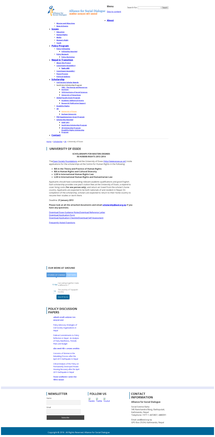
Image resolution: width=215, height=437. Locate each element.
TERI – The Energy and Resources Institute (74, 88)
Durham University (68, 114)
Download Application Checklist (63, 218)
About (110, 20)
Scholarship (58, 79)
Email (49, 407)
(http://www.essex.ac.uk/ (114, 161)
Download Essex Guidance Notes (64, 212)
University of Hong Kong (71, 95)
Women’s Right (62, 40)
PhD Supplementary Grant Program (70, 117)
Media (58, 37)
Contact (56, 135)
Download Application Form (62, 215)
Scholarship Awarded (64, 120)
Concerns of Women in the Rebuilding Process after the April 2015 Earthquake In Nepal (65, 356)
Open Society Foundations (65, 161)
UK (57, 109)
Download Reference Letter (92, 212)
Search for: (132, 7)
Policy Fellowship (63, 49)
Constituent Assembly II (65, 66)
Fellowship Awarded (69, 51)
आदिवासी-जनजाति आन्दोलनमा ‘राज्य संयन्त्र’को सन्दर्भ (64, 318)
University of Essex (69, 111)
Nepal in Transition (62, 59)
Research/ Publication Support (73, 103)
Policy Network (62, 54)
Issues (55, 28)
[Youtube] (106, 400)
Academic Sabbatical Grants (72, 100)
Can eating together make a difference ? (68, 284)
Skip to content (114, 11)
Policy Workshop (68, 57)
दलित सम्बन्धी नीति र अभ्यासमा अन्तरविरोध (66, 348)
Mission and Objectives (65, 23)
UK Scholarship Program (71, 128)
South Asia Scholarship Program (74, 125)
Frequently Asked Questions (62, 222)
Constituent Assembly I (65, 71)
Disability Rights (63, 106)
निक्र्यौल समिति (65, 68)
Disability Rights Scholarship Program (72, 131)
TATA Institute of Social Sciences (74, 92)
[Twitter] (99, 400)
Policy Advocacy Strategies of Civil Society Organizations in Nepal (65, 328)
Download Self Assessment (90, 218)
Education (60, 32)
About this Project (63, 63)
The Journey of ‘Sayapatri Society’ (68, 290)
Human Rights (62, 35)
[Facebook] (91, 400)
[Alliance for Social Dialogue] (77, 11)
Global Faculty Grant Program (68, 98)
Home (110, 16)
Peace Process (62, 74)
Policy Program (60, 45)
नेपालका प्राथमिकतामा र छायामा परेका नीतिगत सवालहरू (65, 378)
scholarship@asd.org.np (114, 205)
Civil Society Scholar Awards (67, 82)
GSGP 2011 (65, 122)
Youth (58, 43)
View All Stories (63, 297)
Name (49, 398)
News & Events (62, 26)
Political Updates (63, 77)
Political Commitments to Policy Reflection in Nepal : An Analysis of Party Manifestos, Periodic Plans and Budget (66, 339)
